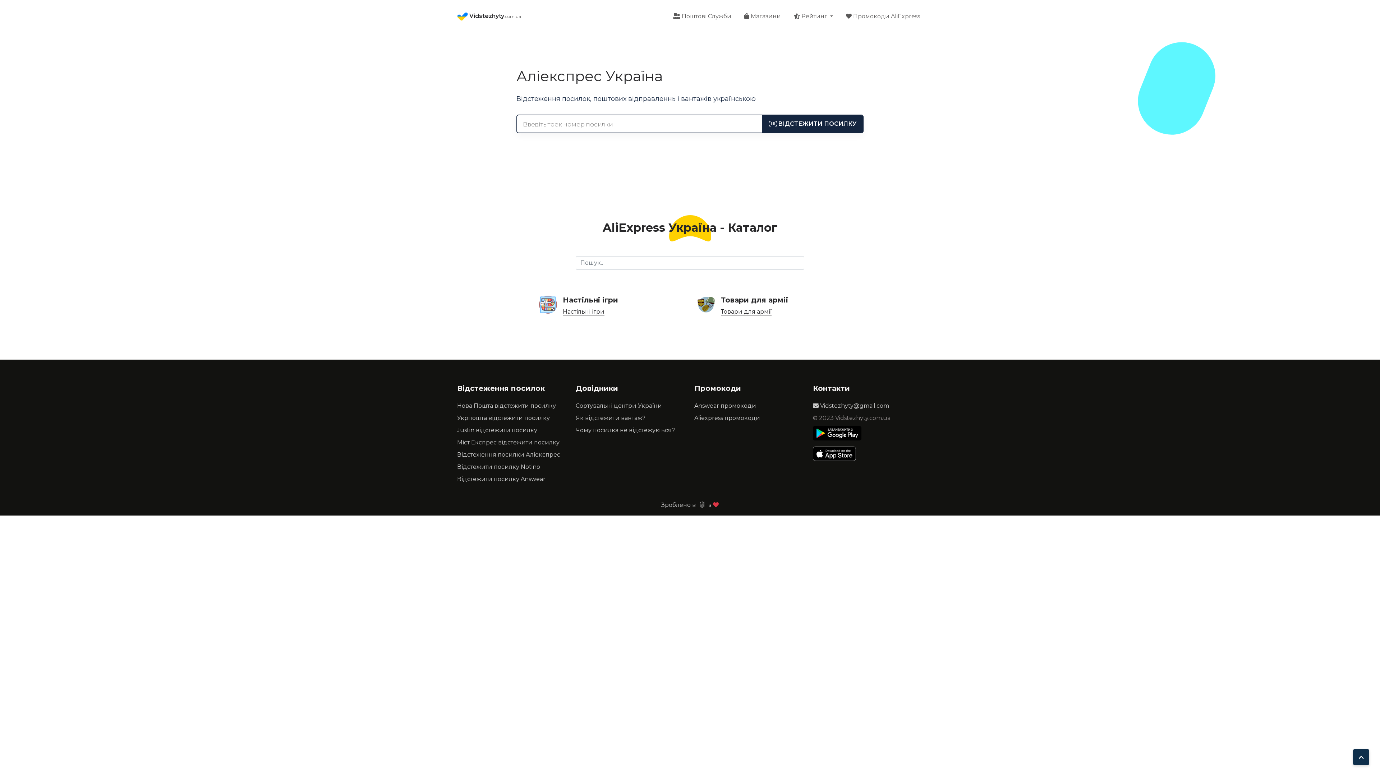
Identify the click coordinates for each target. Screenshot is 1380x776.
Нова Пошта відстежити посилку (506, 405)
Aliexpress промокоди (727, 418)
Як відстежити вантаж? (610, 418)
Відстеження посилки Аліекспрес (508, 454)
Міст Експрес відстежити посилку (508, 442)
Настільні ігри (583, 311)
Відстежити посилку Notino (498, 466)
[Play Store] (837, 433)
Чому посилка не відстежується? (625, 430)
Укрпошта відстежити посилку (503, 418)
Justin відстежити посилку (497, 430)
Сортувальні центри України (619, 405)
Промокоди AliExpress (886, 16)
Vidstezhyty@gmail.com (854, 405)
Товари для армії (746, 311)
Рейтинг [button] (814, 16)
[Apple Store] (837, 454)
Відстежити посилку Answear (501, 479)
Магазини (765, 16)
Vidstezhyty (494, 16)
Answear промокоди (725, 405)
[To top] (1361, 757)
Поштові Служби (705, 16)
